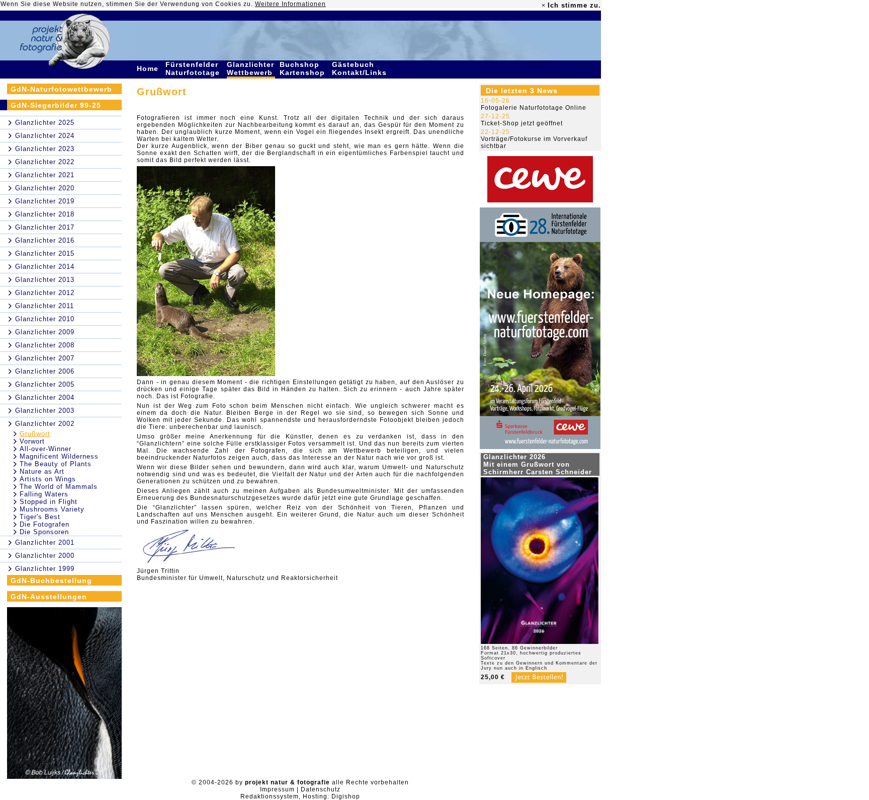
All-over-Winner (45, 449)
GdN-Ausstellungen (49, 597)
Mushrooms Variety (52, 509)
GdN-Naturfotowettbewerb (61, 89)
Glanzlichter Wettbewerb (251, 68)
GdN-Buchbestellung (51, 580)
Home (149, 68)
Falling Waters (44, 494)
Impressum (277, 789)
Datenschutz (320, 789)
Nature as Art (42, 471)
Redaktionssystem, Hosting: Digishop (300, 796)
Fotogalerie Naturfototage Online (533, 107)
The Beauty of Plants (56, 464)
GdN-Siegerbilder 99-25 (56, 105)
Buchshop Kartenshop (303, 68)
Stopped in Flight (48, 501)
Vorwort (32, 441)
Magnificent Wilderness (59, 456)
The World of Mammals (59, 486)
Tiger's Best (40, 517)
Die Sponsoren (44, 532)
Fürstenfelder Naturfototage (193, 68)
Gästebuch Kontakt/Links (360, 68)
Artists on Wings (48, 479)
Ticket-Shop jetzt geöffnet (522, 123)
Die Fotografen (44, 524)
